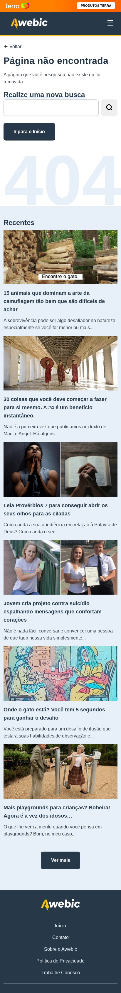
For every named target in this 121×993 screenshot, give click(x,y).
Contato (60, 937)
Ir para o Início (29, 131)
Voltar (14, 46)
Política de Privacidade (60, 960)
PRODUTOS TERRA (96, 5)
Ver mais (60, 860)
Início (60, 925)
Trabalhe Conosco (60, 972)
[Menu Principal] (110, 23)
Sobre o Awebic (60, 949)
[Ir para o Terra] (17, 5)
